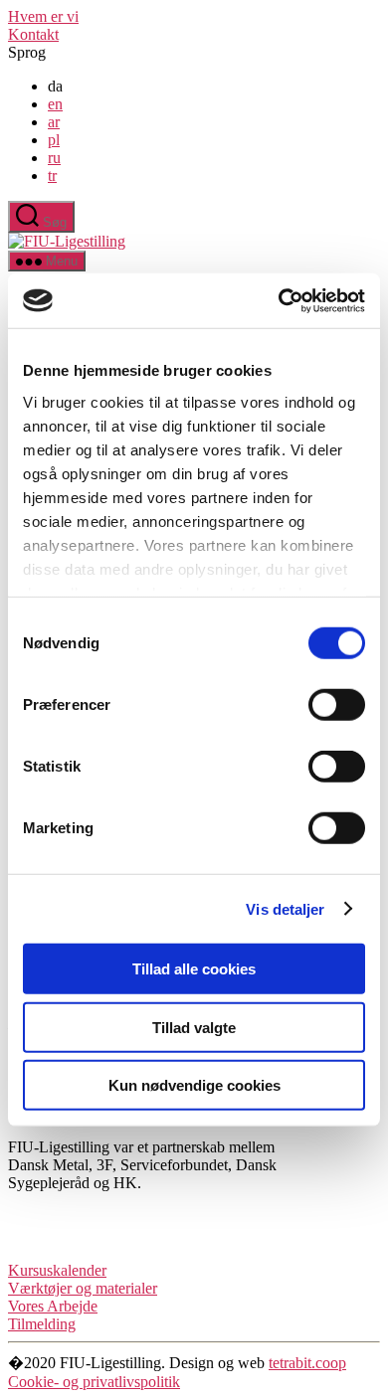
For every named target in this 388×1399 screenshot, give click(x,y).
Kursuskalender (57, 1270)
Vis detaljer (285, 908)
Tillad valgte (194, 1026)
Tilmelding (42, 1323)
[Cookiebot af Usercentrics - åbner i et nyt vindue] (279, 300)
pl (54, 139)
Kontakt (33, 34)
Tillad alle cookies (194, 969)
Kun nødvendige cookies (194, 1085)
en (55, 103)
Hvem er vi (43, 16)
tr (52, 175)
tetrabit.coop (307, 1362)
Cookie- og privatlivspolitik (94, 1381)
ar (54, 121)
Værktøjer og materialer (82, 1288)
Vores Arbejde (52, 1306)
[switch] (336, 705)
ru (54, 157)
